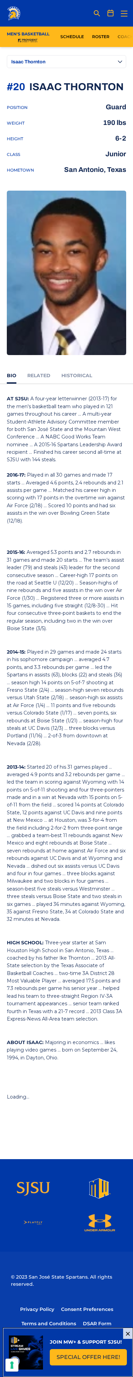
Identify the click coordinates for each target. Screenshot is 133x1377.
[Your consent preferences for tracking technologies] (11, 1365)
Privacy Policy (37, 1309)
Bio (11, 375)
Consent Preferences (87, 1309)
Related (38, 375)
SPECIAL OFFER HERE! (92, 1359)
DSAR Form (97, 1323)
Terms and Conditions (48, 1323)
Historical (76, 375)
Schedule (72, 36)
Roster (100, 36)
